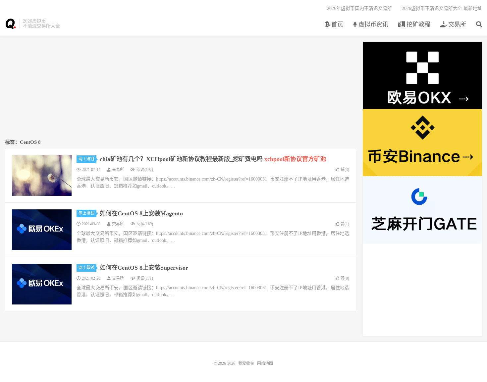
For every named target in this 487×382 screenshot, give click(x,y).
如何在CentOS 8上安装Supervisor (144, 267)
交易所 (456, 24)
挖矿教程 (417, 24)
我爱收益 (10, 23)
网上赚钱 (86, 159)
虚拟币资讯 (372, 24)
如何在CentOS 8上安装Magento (141, 213)
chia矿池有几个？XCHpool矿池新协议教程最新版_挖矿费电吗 (213, 159)
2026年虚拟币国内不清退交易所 (359, 8)
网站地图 (265, 363)
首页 (336, 24)
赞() (345, 169)
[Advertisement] (180, 88)
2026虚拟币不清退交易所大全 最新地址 (442, 8)
